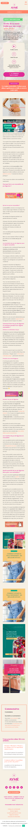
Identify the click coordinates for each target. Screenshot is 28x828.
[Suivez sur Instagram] (6, 787)
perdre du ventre (7, 173)
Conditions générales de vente (14, 813)
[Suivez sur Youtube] (10, 787)
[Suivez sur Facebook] (14, 787)
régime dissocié (19, 319)
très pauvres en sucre (11, 445)
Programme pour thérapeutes (14, 804)
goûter (17, 476)
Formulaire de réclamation (14, 816)
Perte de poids (14, 83)
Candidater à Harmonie (14, 12)
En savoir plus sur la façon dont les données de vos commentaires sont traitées (13, 725)
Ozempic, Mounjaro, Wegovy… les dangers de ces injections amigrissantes (14, 747)
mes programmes (14, 792)
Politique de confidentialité (14, 809)
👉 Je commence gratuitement (14, 74)
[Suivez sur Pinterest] (18, 787)
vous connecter (14, 718)
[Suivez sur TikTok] (21, 787)
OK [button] (23, 825)
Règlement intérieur (14, 814)
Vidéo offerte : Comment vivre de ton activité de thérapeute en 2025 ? (14, 798)
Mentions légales (14, 811)
